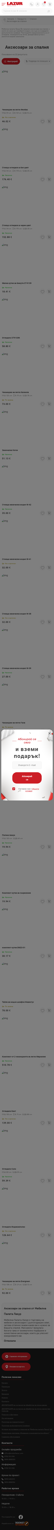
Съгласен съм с (28, 790)
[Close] (49, 734)
